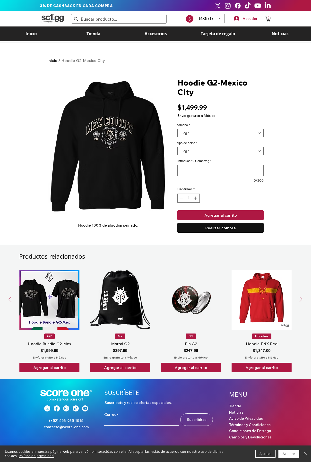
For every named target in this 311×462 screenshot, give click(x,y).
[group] (155, 321)
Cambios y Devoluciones (250, 437)
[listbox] (210, 18)
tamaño (183, 125)
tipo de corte (187, 143)
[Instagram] (228, 5)
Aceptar (289, 453)
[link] (268, 19)
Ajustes (265, 453)
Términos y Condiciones (250, 424)
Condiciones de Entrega (250, 430)
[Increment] (196, 198)
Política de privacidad (36, 455)
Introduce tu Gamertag (194, 161)
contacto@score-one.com (66, 427)
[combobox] (220, 133)
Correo (110, 414)
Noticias (236, 412)
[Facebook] (238, 5)
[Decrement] (181, 198)
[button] (210, 18)
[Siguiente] (300, 299)
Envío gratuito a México (196, 115)
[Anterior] (10, 299)
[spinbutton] (188, 198)
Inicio (52, 60)
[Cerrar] (305, 453)
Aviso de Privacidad (246, 418)
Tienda (235, 406)
